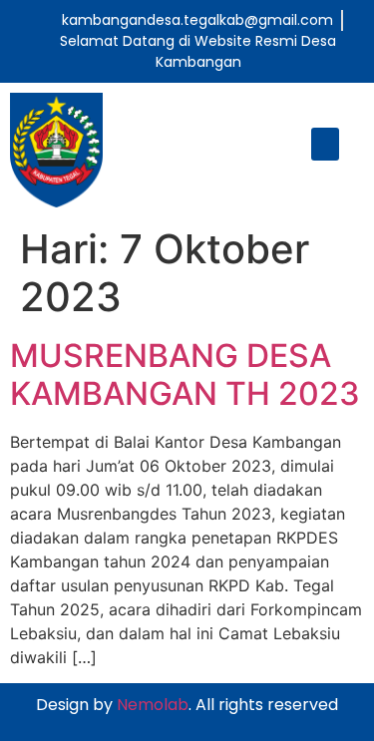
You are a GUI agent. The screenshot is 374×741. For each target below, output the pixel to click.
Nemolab (152, 704)
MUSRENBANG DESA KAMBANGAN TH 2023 (185, 374)
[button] (325, 144)
